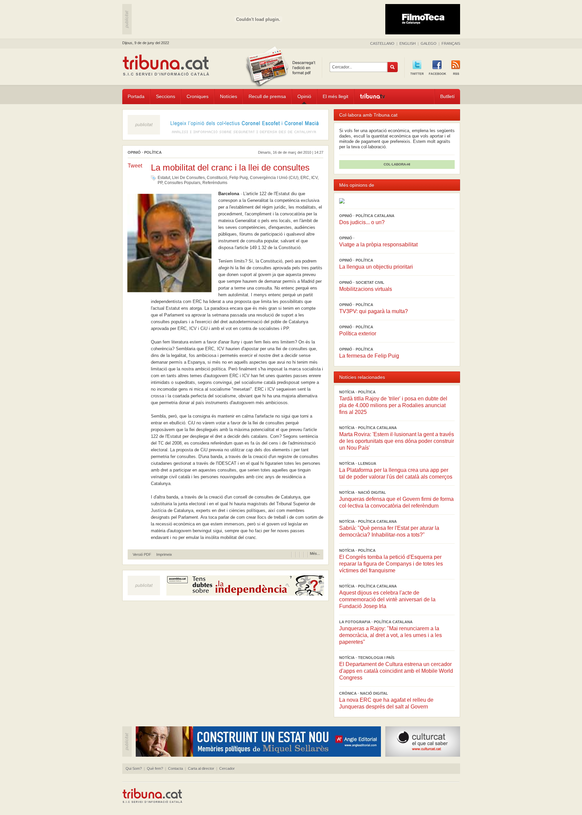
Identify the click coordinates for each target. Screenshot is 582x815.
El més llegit (335, 96)
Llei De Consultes (188, 177)
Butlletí (447, 96)
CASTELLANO (382, 43)
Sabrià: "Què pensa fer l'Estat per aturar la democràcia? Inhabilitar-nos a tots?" (389, 531)
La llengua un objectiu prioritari (376, 267)
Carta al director (201, 768)
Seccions (165, 96)
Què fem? (155, 768)
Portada (136, 96)
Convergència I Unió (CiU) (274, 177)
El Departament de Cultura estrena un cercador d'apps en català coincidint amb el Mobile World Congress (396, 671)
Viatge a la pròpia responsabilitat (378, 244)
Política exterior (357, 333)
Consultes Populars (182, 182)
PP (160, 182)
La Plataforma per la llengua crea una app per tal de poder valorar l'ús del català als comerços (395, 473)
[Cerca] (393, 67)
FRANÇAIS (451, 43)
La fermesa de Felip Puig (369, 356)
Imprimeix (164, 554)
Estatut (164, 177)
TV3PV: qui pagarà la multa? (373, 311)
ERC (304, 177)
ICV (314, 177)
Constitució (217, 177)
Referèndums (214, 182)
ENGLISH (407, 43)
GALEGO (429, 43)
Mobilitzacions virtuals (365, 289)
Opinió (304, 96)
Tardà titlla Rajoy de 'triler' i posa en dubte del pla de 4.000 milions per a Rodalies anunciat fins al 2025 (393, 405)
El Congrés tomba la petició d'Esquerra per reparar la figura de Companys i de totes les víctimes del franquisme (391, 563)
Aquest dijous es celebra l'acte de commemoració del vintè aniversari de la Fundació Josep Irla (387, 599)
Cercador (227, 768)
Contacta (175, 768)
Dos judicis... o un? (362, 222)
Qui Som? (134, 768)
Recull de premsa (267, 96)
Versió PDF (142, 554)
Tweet (135, 166)
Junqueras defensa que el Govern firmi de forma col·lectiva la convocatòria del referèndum (396, 502)
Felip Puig (238, 177)
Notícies (228, 96)
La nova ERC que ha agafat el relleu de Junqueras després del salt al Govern (386, 703)
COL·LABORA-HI (397, 164)
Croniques (197, 96)
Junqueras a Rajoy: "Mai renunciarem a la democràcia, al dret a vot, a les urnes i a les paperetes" (390, 635)
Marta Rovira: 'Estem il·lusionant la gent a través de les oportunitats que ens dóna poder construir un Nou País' (396, 441)
